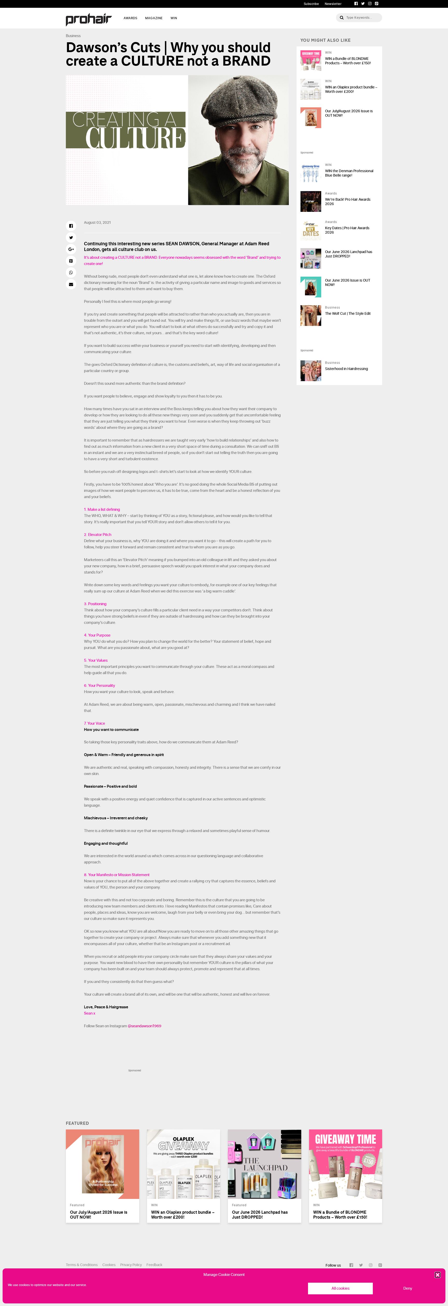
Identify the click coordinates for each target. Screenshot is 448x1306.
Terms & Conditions (82, 1265)
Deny (407, 1288)
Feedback (154, 1265)
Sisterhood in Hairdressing (346, 369)
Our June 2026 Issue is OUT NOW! (347, 283)
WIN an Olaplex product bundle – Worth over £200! (351, 89)
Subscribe (311, 4)
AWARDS (130, 18)
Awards (331, 193)
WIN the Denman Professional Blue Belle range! (349, 173)
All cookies (340, 1288)
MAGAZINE (154, 18)
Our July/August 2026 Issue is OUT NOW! (349, 113)
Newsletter (333, 4)
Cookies (109, 1265)
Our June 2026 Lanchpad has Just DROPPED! (348, 254)
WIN (174, 18)
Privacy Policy (131, 1265)
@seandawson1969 (144, 1026)
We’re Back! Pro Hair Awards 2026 (347, 202)
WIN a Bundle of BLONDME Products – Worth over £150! (348, 61)
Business (73, 36)
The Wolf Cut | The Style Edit (348, 313)
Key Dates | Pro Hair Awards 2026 (347, 230)
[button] (437, 1274)
